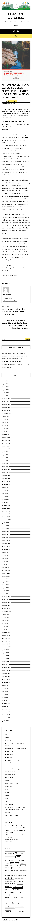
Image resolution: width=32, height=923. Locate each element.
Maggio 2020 (5, 588)
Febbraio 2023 (6, 505)
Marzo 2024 (5, 466)
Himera (7, 780)
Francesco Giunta (17, 868)
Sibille (7, 801)
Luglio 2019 (5, 617)
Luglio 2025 (5, 419)
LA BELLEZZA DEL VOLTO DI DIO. (11, 362)
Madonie (9, 878)
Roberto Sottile (9, 897)
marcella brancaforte (19, 878)
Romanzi (7, 798)
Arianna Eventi (9, 751)
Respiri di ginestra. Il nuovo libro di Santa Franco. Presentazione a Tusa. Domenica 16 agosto (16, 323)
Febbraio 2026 (6, 398)
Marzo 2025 (5, 431)
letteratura (13, 875)
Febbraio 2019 (6, 632)
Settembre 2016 (6, 718)
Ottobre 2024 (6, 446)
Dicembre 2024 (6, 440)
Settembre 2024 (6, 449)
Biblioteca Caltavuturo (10, 857)
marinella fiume (10, 883)
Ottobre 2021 (6, 546)
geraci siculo (23, 870)
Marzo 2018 (5, 664)
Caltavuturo (20, 860)
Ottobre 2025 (6, 410)
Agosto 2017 (5, 685)
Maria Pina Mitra (18, 881)
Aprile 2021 (5, 561)
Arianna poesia (9, 754)
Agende (7, 737)
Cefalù (7, 863)
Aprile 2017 (5, 697)
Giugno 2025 (5, 422)
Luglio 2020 (5, 582)
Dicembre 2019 (6, 602)
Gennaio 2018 (6, 670)
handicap (7, 875)
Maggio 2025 (5, 425)
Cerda (12, 863)
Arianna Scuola (9, 757)
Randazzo (22, 894)
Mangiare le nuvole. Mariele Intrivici (14, 356)
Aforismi (7, 734)
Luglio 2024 (5, 455)
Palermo (8, 886)
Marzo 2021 (5, 564)
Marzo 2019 (5, 629)
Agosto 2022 (5, 523)
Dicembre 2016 (6, 709)
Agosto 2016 (5, 721)
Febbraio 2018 (6, 667)
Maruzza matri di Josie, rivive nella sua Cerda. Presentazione (13, 310)
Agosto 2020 (5, 579)
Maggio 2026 (5, 390)
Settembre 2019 (6, 611)
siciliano (18, 903)
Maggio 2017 (5, 694)
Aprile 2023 (5, 499)
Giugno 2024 (5, 458)
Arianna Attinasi (14, 853)
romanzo (16, 897)
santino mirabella (15, 899)
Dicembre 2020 (6, 567)
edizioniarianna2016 (9, 103)
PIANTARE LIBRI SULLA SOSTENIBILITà (13, 353)
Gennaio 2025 (6, 437)
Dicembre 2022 (6, 511)
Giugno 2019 (5, 620)
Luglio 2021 (5, 555)
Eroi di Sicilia (10, 771)
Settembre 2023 (6, 484)
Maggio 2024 (5, 461)
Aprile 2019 (5, 626)
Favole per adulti (10, 774)
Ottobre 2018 (6, 644)
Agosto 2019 (5, 614)
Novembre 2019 (6, 605)
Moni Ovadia (20, 883)
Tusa (17, 909)
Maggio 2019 (5, 623)
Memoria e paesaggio (11, 783)
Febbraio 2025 (6, 434)
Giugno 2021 (5, 558)
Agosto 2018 (5, 650)
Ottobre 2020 (6, 573)
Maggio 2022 (5, 531)
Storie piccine (9, 804)
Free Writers (9, 777)
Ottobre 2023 (6, 481)
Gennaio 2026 (6, 401)
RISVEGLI (7, 795)
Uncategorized (9, 812)
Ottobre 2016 (6, 715)
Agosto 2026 (5, 381)
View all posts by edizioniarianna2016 (10, 300)
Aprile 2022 (5, 534)
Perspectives (9, 786)
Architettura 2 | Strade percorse (15, 748)
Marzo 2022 (5, 537)
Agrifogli (8, 740)
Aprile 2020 (5, 591)
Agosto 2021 (5, 552)
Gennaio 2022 (6, 540)
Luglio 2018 (5, 653)
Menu (16, 25)
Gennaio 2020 (6, 599)
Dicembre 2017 (6, 673)
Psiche (7, 792)
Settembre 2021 (6, 549)
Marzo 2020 (5, 593)
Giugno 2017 (5, 691)
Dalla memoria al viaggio (13, 769)
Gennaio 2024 (6, 472)
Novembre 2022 (6, 514)
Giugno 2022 (5, 528)
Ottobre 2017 (6, 679)
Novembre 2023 (6, 478)
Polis (6, 789)
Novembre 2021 (6, 543)
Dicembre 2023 (6, 475)
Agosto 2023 (5, 487)
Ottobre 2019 (6, 608)
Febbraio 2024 (6, 469)
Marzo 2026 (5, 395)
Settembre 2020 (6, 576)
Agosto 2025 (5, 416)
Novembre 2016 (6, 712)
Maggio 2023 (5, 496)
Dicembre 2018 (6, 638)
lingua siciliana (21, 875)
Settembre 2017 (6, 682)
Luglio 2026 (5, 384)
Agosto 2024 (5, 452)
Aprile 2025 (5, 428)
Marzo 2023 (5, 502)
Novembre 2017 (6, 676)
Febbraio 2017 (6, 703)
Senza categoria (12, 275)
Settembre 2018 (6, 647)
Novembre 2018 (6, 641)
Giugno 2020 (5, 585)
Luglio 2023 (5, 490)
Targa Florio (10, 906)
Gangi (17, 870)
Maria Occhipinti (8, 881)
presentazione (14, 894)
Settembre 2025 (6, 413)
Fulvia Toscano (9, 870)
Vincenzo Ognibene (18, 911)
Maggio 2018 (5, 658)
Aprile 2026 (5, 393)
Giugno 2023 (5, 493)
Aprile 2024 (5, 463)
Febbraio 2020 (6, 596)
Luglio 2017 (5, 688)
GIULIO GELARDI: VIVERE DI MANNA (12, 359)
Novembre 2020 (6, 570)
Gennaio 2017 (6, 706)
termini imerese (19, 906)
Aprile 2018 (5, 661)
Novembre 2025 (6, 407)
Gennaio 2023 (6, 508)
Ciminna (17, 863)
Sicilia (9, 903)
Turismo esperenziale (9, 909)
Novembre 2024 (6, 443)
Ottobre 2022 (6, 517)
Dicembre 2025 (6, 404)
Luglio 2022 (5, 526)
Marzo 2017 (5, 700)
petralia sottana (17, 889)
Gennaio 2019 (6, 635)
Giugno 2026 (5, 387)
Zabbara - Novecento (11, 815)
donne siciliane (14, 865)
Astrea (7, 766)
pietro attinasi (11, 892)
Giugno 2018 (5, 656)
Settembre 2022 (6, 520)
